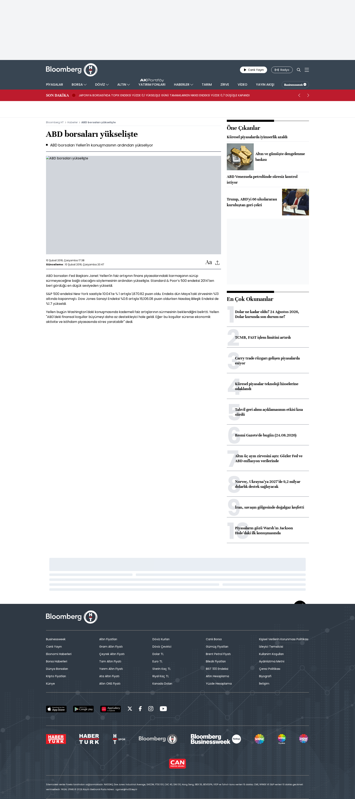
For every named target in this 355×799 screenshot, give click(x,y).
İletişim (264, 684)
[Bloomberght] (71, 69)
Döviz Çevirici (161, 647)
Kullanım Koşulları (271, 654)
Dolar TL (158, 654)
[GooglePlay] (83, 709)
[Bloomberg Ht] (158, 739)
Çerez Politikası (269, 669)
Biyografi (265, 676)
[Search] (299, 70)
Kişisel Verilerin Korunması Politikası (283, 639)
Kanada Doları (162, 684)
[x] (129, 709)
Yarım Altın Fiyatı (111, 669)
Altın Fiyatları (108, 639)
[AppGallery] (110, 709)
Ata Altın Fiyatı (109, 676)
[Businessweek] (216, 739)
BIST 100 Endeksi (217, 669)
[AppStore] (56, 709)
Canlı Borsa (214, 639)
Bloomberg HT (55, 122)
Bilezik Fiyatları (216, 661)
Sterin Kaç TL (161, 669)
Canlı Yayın (54, 647)
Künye (50, 684)
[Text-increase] (208, 262)
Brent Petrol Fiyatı (218, 654)
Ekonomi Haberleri (58, 654)
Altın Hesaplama (217, 676)
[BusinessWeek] (295, 85)
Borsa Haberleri (56, 661)
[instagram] (150, 709)
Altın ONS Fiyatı (109, 684)
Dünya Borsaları (57, 669)
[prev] (299, 95)
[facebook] (140, 709)
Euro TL (157, 661)
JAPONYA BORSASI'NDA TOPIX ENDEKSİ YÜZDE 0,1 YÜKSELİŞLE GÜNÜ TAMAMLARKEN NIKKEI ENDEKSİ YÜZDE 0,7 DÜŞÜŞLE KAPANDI (164, 95)
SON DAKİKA (57, 95)
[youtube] (163, 709)
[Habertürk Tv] (89, 739)
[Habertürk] (56, 739)
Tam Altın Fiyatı (110, 661)
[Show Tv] (259, 739)
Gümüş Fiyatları (217, 647)
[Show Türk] (282, 739)
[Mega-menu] (307, 70)
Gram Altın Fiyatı (111, 647)
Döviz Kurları (160, 639)
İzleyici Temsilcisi (271, 647)
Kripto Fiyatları (56, 676)
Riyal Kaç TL (160, 676)
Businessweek (56, 639)
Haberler (72, 122)
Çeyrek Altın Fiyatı (111, 654)
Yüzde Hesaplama (219, 684)
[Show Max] (304, 739)
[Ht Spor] (118, 739)
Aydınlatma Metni (271, 661)
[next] (308, 95)
